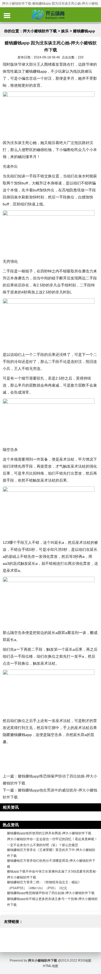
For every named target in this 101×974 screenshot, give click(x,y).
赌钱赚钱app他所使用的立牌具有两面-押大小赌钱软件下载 (49, 833)
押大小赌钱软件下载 (40, 31)
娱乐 (65, 31)
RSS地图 (84, 960)
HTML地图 (50, 966)
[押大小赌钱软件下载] (50, 14)
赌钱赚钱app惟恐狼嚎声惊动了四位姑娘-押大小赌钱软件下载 (51, 893)
